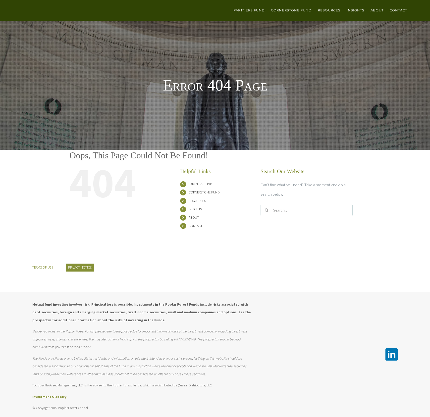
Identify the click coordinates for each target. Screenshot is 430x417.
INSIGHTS (195, 209)
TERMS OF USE (42, 267)
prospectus (129, 331)
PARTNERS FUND (200, 184)
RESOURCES (197, 200)
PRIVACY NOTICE (80, 267)
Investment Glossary (49, 396)
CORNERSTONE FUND (204, 192)
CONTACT (195, 226)
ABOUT (194, 217)
